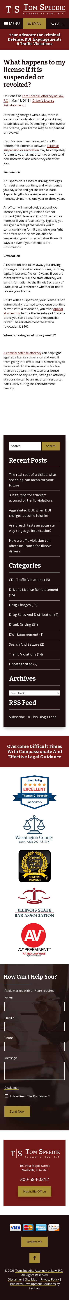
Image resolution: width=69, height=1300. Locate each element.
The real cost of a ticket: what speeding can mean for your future (32, 479)
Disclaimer (11, 1088)
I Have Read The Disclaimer (30, 1096)
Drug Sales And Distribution (31, 614)
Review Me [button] (34, 1242)
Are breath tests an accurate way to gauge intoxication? (32, 528)
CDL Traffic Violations (26, 579)
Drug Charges (20, 605)
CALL (59, 23)
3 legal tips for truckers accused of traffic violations (31, 497)
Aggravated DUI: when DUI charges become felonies (30, 513)
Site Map (31, 1279)
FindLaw (34, 1288)
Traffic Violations (22, 654)
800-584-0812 (34, 1179)
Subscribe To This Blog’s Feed (32, 717)
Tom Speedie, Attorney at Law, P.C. (39, 1271)
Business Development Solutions (33, 1284)
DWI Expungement (23, 634)
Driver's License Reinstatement (33, 589)
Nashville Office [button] (34, 1191)
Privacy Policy (49, 1279)
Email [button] (36, 23)
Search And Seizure (24, 644)
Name (8, 998)
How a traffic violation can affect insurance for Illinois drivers (30, 545)
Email (9, 1018)
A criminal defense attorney (22, 353)
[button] (11, 23)
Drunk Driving (20, 624)
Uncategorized (20, 664)
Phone (8, 1038)
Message (10, 1058)
